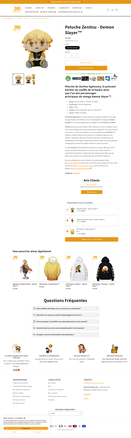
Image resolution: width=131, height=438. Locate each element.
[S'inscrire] (80, 413)
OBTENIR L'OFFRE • (92, 239)
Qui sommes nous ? (19, 403)
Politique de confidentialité (21, 396)
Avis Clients (52, 383)
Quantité (67, 52)
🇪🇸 (16, 370)
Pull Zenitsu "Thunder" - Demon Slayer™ (103, 285)
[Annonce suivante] (117, 2)
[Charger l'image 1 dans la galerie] (18, 79)
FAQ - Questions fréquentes (21, 389)
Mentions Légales (18, 393)
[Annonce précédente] (13, 2)
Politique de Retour (19, 400)
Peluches (26, 18)
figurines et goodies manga (80, 168)
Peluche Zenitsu (72, 48)
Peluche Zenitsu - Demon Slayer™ (40, 18)
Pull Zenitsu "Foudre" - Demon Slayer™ (76, 285)
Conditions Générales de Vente (22, 386)
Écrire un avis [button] (91, 192)
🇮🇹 (14, 370)
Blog (49, 386)
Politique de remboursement (57, 396)
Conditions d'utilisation (20, 383)
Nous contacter (53, 393)
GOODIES (19, 18)
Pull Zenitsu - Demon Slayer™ (86, 229)
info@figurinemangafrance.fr (94, 383)
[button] (29, 8)
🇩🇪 (19, 370)
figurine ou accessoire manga (83, 166)
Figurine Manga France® (8, 18)
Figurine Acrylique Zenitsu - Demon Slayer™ (91, 219)
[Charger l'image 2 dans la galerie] (30, 79)
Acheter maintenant (86, 68)
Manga (73, 163)
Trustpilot (51, 400)
